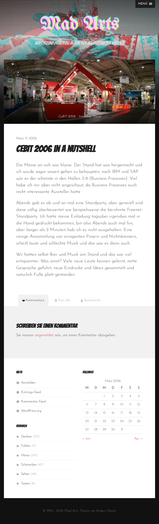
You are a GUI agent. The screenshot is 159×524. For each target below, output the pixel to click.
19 (138, 413)
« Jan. (87, 438)
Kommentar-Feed (33, 401)
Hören (25, 455)
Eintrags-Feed (31, 392)
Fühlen (25, 446)
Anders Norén (106, 511)
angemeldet (44, 335)
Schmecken (29, 464)
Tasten (25, 483)
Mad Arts (79, 24)
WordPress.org (31, 411)
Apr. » (138, 438)
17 (121, 413)
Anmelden (28, 382)
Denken (26, 436)
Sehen (25, 474)
